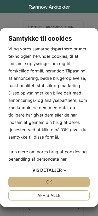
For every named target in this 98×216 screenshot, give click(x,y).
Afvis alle (49, 195)
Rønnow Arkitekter (49, 7)
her (63, 159)
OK (49, 182)
